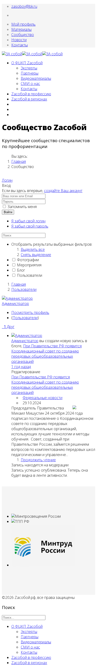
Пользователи (29, 275)
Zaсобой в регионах (29, 99)
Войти (8, 212)
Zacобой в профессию (31, 93)
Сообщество (22, 34)
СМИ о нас (30, 83)
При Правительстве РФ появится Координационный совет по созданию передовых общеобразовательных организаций (46, 353)
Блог (21, 270)
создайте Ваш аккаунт (63, 190)
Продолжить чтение (38, 459)
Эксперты (29, 68)
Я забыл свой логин (28, 221)
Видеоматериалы (36, 78)
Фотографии (28, 259)
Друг (9, 326)
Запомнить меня (22, 206)
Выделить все (33, 249)
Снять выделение (36, 254)
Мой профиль (23, 24)
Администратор (15, 303)
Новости (19, 39)
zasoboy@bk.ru (24, 6)
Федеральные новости (42, 397)
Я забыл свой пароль (29, 226)
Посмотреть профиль (30, 312)
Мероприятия (29, 265)
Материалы (21, 29)
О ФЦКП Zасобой (27, 62)
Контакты (19, 45)
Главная (18, 161)
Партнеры (29, 73)
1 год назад (21, 366)
